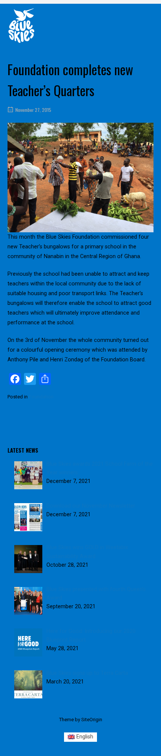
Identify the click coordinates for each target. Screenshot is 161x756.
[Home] (21, 25)
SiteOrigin (91, 719)
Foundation (41, 397)
